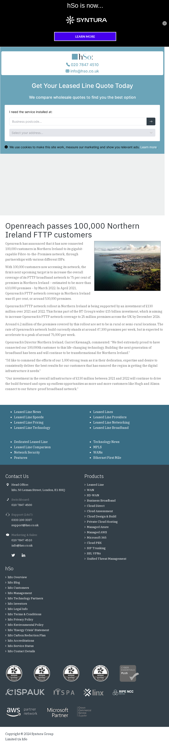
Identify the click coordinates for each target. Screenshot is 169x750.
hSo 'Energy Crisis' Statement (28, 630)
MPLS (97, 447)
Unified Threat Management (106, 559)
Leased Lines (103, 412)
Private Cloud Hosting (102, 522)
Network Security (27, 452)
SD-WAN (93, 495)
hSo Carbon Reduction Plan (27, 635)
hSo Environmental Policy (26, 625)
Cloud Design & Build (101, 516)
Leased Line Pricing (29, 422)
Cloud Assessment (100, 511)
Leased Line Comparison (32, 447)
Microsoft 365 (97, 537)
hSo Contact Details (21, 651)
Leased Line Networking (111, 422)
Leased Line (95, 485)
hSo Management (20, 593)
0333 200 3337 (21, 520)
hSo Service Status (21, 646)
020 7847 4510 (21, 540)
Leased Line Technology (32, 428)
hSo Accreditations (21, 641)
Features (20, 458)
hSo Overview (17, 577)
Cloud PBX (94, 543)
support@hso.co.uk (25, 525)
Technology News (106, 442)
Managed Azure (98, 527)
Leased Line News (27, 412)
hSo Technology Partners (25, 598)
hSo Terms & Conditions (24, 614)
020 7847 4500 (21, 505)
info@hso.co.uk (22, 545)
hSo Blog (14, 582)
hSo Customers (18, 588)
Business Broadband (101, 500)
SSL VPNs (94, 553)
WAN (90, 490)
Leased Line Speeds (29, 417)
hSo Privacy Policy (20, 619)
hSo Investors (17, 604)
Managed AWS (97, 532)
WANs (98, 452)
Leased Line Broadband (111, 428)
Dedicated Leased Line (31, 442)
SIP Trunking (96, 548)
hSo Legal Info (18, 609)
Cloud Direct (96, 506)
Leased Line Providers (110, 417)
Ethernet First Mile (107, 458)
